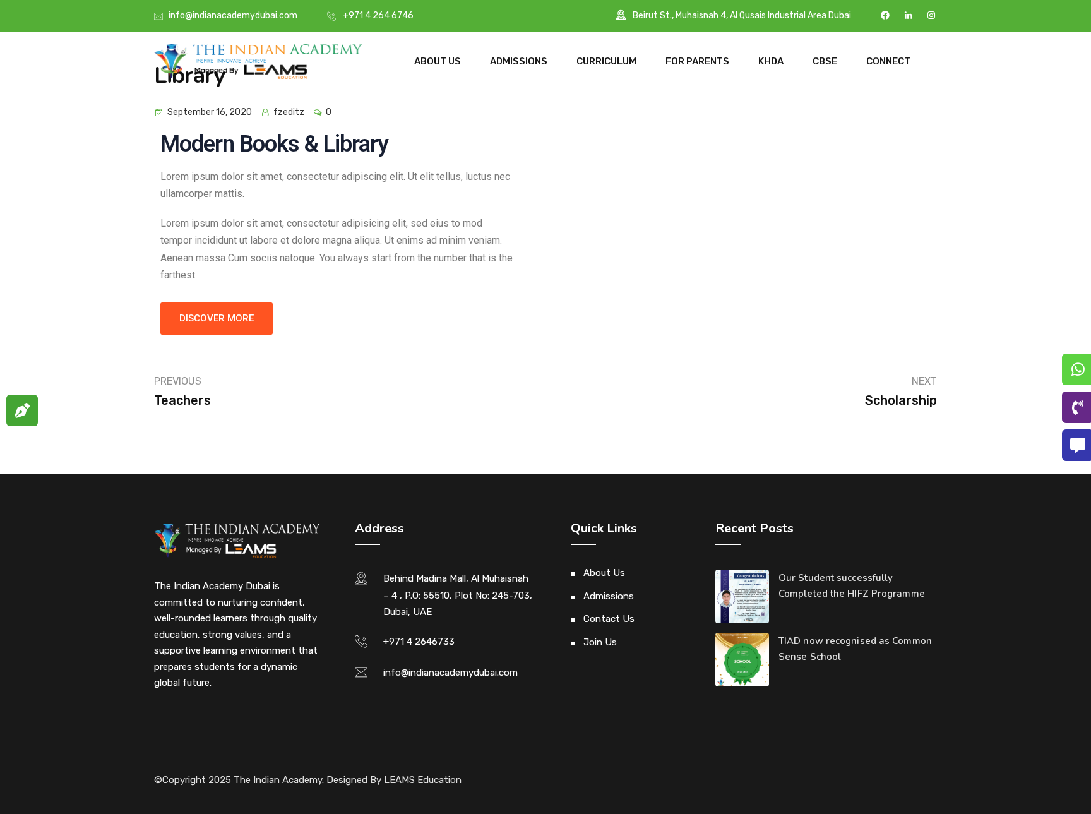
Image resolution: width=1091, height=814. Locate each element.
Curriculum (606, 61)
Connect (888, 61)
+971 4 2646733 (419, 641)
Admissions (518, 61)
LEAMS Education (423, 780)
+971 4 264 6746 (378, 15)
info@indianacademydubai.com (233, 15)
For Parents (697, 61)
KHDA (771, 61)
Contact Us (609, 619)
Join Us (600, 642)
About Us (437, 61)
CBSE (825, 61)
